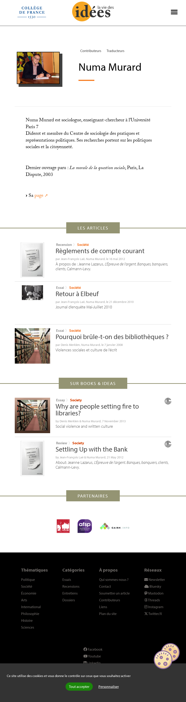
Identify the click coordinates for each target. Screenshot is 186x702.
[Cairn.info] (114, 526)
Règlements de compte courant (100, 250)
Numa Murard (95, 259)
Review (61, 443)
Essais (66, 579)
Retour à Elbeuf (77, 293)
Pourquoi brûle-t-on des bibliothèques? (112, 336)
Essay (60, 400)
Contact (105, 586)
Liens (103, 607)
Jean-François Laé (73, 259)
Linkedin (94, 663)
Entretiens (70, 593)
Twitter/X (155, 613)
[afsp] (85, 526)
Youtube (94, 656)
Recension (64, 244)
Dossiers (68, 600)
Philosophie (30, 613)
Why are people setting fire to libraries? (97, 409)
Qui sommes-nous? (114, 579)
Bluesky (155, 586)
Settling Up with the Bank (91, 449)
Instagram (155, 607)
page (38, 196)
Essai (60, 287)
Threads (153, 600)
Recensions (70, 586)
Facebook (95, 649)
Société (83, 244)
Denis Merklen (70, 345)
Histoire (27, 620)
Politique (28, 579)
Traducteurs (115, 50)
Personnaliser (108, 686)
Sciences (27, 627)
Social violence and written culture (84, 426)
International (31, 607)
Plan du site (108, 613)
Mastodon (155, 593)
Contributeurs (90, 50)
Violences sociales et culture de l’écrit (86, 349)
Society (76, 400)
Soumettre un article (114, 593)
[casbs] (63, 526)
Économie (28, 593)
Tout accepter (79, 686)
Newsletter (156, 579)
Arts (24, 600)
